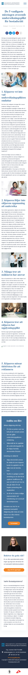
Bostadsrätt (12, 26)
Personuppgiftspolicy (14, 657)
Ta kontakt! (14, 523)
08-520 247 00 (15, 654)
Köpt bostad (19, 26)
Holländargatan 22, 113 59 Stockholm (15, 652)
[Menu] (24, 3)
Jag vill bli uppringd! (14, 570)
